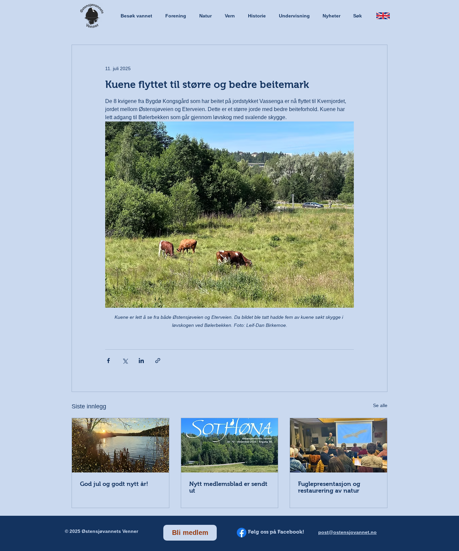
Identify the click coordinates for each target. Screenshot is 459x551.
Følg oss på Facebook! (276, 532)
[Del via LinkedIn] (141, 360)
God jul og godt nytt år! (114, 484)
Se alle (380, 405)
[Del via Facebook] (108, 360)
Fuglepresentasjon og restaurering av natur (329, 487)
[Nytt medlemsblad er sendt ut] (229, 445)
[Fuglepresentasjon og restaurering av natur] (338, 445)
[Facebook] (241, 532)
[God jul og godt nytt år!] (120, 445)
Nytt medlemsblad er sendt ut (228, 487)
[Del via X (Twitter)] (125, 360)
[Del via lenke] (158, 360)
